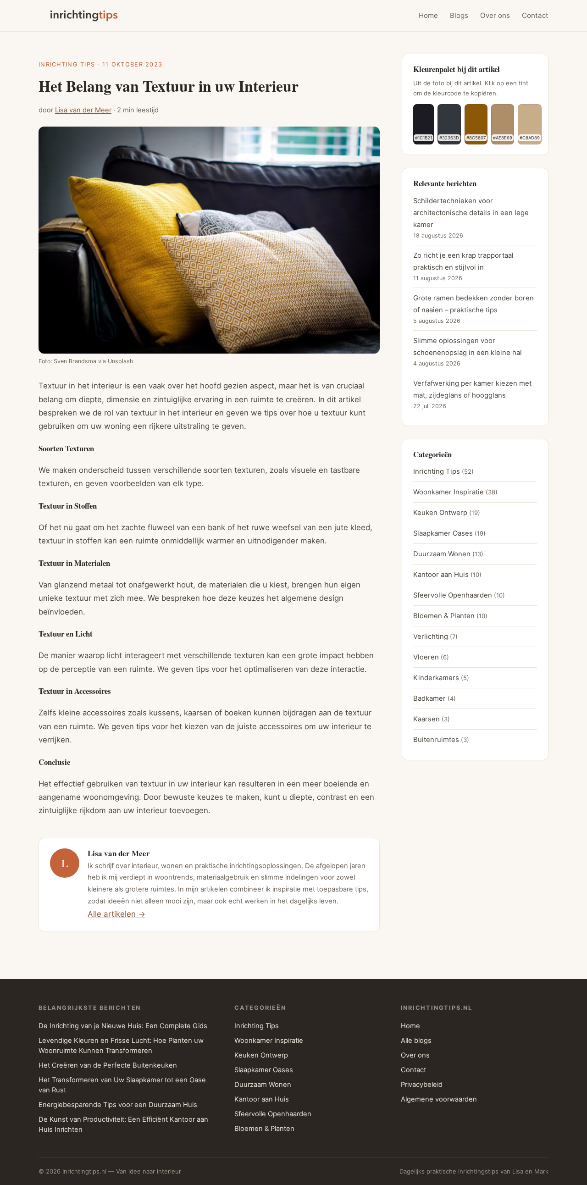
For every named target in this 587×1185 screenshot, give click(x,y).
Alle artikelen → (116, 914)
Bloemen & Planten (444, 616)
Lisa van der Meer (83, 110)
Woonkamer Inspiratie (448, 492)
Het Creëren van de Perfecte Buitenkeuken (108, 1065)
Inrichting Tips (67, 64)
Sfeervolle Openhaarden (452, 595)
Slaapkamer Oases (443, 533)
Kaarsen (426, 719)
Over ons (495, 15)
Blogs (459, 15)
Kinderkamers (436, 678)
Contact (535, 15)
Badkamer (429, 698)
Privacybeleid (422, 1084)
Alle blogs (416, 1040)
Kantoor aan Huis (441, 574)
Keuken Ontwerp (440, 513)
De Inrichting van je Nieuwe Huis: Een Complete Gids (123, 1026)
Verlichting (430, 636)
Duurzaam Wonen (442, 554)
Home (428, 15)
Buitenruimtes (436, 740)
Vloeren (426, 657)
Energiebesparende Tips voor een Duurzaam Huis (118, 1105)
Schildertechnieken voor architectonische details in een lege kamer (471, 213)
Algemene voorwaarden (439, 1099)
